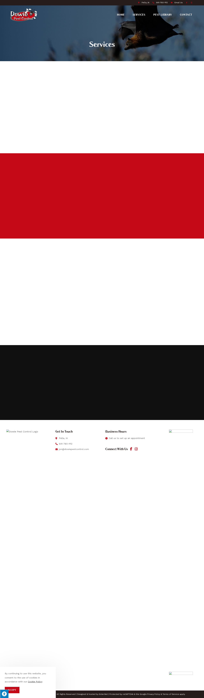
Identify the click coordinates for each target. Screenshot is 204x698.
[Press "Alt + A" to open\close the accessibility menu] (4, 694)
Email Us (179, 2)
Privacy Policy (153, 694)
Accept (12, 690)
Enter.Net (103, 694)
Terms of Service (171, 694)
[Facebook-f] (131, 449)
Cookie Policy (35, 681)
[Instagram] (136, 449)
